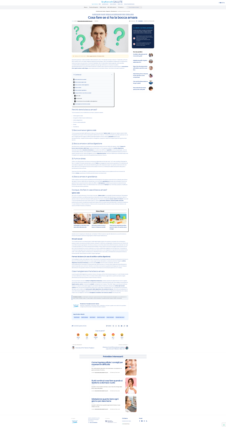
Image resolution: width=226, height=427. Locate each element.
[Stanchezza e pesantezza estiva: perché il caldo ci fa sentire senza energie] (118, 219)
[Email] (140, 21)
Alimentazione (96, 14)
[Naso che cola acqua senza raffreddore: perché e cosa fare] (151, 68)
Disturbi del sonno (120, 317)
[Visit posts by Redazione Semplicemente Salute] (72, 21)
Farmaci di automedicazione (114, 14)
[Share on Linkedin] (119, 326)
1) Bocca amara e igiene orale (80, 82)
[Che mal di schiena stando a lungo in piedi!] (151, 82)
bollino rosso (120, 4)
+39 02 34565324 (93, 422)
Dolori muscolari (101, 317)
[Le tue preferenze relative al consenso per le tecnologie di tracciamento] (224, 425)
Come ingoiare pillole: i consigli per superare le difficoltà (107, 363)
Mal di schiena (84, 317)
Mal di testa (76, 317)
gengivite (111, 136)
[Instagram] (222, 3)
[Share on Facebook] (136, 21)
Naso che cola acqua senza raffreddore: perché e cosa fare (140, 68)
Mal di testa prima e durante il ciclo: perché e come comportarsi (140, 75)
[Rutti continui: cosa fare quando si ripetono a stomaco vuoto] (131, 386)
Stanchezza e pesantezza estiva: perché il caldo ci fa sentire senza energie (118, 227)
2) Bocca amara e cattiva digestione (82, 84)
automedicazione (105, 4)
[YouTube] (221, 3)
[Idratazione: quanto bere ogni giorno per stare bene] (131, 404)
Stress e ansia (130, 14)
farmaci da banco (113, 4)
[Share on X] (138, 21)
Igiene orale (78, 95)
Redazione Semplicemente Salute (101, 372)
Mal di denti (92, 317)
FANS (100, 4)
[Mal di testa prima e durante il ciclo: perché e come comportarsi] (151, 75)
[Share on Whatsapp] (116, 326)
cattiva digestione (119, 148)
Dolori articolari (110, 317)
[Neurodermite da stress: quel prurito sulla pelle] (151, 89)
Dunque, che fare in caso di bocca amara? (83, 92)
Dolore (103, 14)
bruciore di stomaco (88, 150)
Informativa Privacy (126, 423)
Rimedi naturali (79, 98)
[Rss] (224, 3)
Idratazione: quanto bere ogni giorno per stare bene (105, 400)
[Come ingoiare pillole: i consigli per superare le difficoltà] (131, 367)
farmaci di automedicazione (129, 4)
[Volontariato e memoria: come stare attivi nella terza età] (82, 219)
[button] (142, 21)
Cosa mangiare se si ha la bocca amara (82, 104)
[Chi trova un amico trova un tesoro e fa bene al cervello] (100, 219)
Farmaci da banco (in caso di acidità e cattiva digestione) (86, 101)
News (123, 14)
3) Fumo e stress (78, 87)
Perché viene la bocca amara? (80, 79)
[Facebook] (219, 3)
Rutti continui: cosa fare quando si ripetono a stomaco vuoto (107, 381)
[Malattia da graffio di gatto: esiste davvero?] (151, 61)
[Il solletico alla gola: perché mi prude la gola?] (151, 55)
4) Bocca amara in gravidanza (80, 90)
